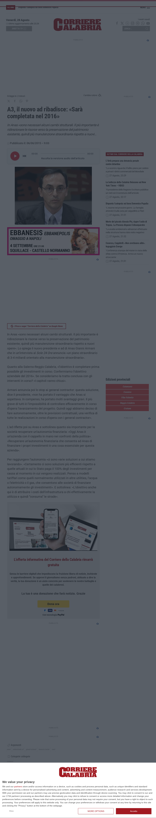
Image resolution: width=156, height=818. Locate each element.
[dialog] (78, 790)
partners (18, 786)
